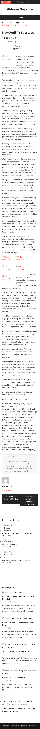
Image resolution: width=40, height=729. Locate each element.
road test (20, 471)
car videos (23, 464)
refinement (23, 469)
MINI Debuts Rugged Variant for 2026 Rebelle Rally (18, 597)
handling (12, 466)
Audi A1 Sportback (13, 461)
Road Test (10, 457)
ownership (28, 466)
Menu (21, 17)
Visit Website (7, 491)
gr (15, 42)
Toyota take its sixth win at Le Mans (17, 651)
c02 (21, 461)
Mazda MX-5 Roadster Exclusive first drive (17, 533)
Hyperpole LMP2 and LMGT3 (14, 677)
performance (10, 469)
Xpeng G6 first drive (9, 544)
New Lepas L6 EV (22, 2)
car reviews (16, 464)
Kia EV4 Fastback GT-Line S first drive (16, 560)
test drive (27, 471)
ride (14, 471)
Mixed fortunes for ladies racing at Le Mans (18, 623)
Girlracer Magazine (20, 9)
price (17, 469)
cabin (25, 461)
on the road (20, 466)
